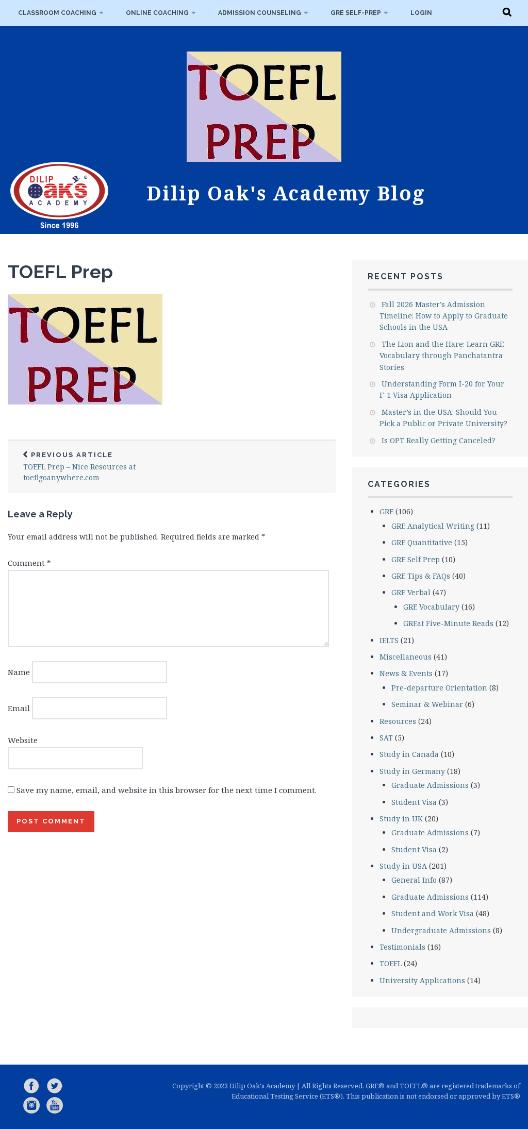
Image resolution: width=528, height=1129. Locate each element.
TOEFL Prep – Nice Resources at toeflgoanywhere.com (79, 467)
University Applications (422, 980)
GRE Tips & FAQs (420, 576)
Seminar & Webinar (427, 704)
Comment (29, 563)
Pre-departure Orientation (439, 688)
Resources (398, 721)
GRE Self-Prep (356, 12)
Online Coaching (157, 12)
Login (421, 12)
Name (19, 672)
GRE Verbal (411, 592)
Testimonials (402, 947)
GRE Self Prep (415, 559)
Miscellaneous (406, 657)
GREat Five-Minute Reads (448, 623)
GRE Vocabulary (431, 607)
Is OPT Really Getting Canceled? (439, 440)
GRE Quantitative (421, 542)
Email (19, 708)
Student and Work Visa (432, 913)
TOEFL (391, 963)
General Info (414, 880)
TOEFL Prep (60, 271)
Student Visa (414, 802)
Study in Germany (412, 771)
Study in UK (401, 818)
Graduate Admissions (430, 785)
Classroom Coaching (57, 12)
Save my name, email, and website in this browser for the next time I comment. (166, 790)
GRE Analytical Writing (432, 526)
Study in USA (403, 866)
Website (23, 740)
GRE (386, 511)
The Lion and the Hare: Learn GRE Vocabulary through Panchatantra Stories (442, 355)
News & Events (406, 673)
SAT (386, 738)
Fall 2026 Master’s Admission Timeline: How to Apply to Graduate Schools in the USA (444, 315)
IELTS (389, 640)
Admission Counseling (259, 12)
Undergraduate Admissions (441, 930)
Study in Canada (409, 754)
